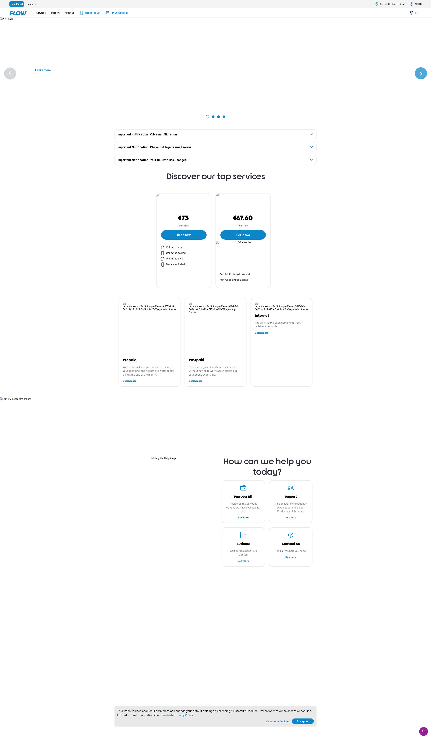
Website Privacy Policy (178, 715)
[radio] (16, 4)
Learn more (130, 380)
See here (243, 517)
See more (243, 560)
